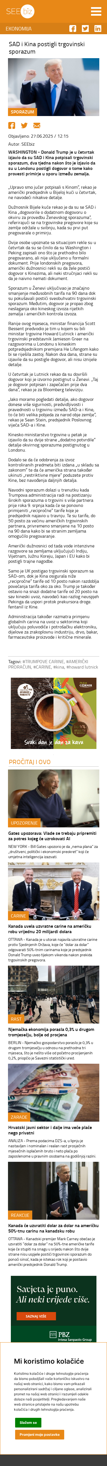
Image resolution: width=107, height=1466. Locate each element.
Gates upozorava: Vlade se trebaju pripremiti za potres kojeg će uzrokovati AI (52, 836)
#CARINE (42, 667)
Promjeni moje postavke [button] (40, 1434)
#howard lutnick (82, 667)
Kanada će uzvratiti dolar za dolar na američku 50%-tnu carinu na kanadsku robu (53, 1228)
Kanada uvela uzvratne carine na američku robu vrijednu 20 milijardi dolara (49, 929)
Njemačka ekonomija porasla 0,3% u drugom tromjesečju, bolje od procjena (51, 1032)
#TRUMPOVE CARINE (43, 661)
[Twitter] (24, 125)
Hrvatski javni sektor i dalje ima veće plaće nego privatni (50, 1130)
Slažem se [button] (28, 1422)
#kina (58, 667)
